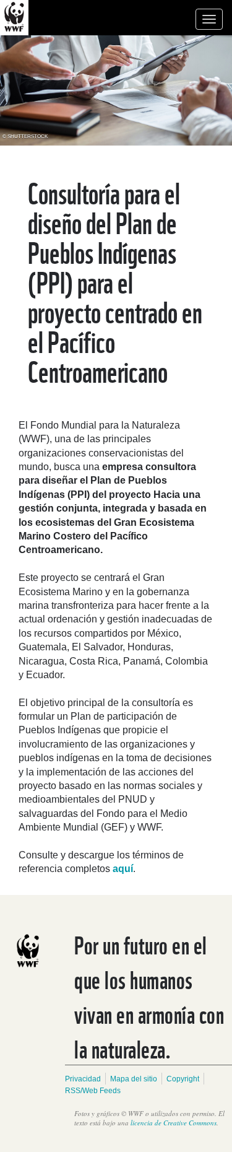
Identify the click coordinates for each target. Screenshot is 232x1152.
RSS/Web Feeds (93, 1090)
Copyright (182, 1079)
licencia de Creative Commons (174, 1122)
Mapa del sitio (133, 1079)
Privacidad (83, 1079)
